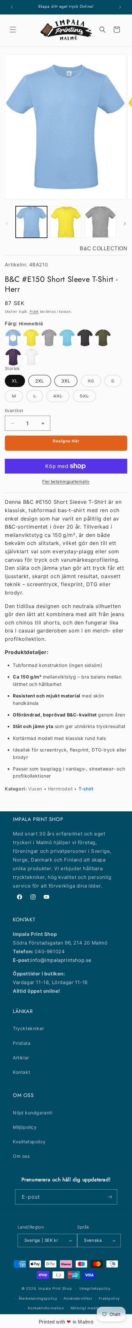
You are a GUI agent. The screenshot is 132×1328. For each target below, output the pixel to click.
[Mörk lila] (13, 357)
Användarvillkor (78, 1298)
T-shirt (86, 788)
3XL (65, 380)
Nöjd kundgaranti (33, 1112)
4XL (61, 397)
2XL (39, 380)
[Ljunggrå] (49, 337)
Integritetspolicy (95, 1288)
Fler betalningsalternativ (66, 481)
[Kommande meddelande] (120, 7)
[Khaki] (103, 337)
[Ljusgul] (31, 337)
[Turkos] (67, 337)
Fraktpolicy (109, 1298)
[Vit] (31, 357)
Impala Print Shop (55, 1288)
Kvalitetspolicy (29, 1141)
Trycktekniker (28, 1028)
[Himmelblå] (13, 337)
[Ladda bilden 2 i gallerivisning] (66, 222)
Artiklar (21, 1057)
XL (15, 380)
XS (94, 382)
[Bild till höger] (125, 224)
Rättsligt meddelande (90, 1308)
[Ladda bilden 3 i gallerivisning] (100, 222)
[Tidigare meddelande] (12, 7)
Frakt (34, 311)
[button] (13, 30)
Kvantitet (14, 410)
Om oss (21, 1156)
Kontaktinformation (46, 1308)
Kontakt (21, 1072)
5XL (88, 397)
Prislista (21, 1043)
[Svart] (85, 337)
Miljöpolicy (25, 1127)
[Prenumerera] (110, 1196)
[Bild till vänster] (7, 224)
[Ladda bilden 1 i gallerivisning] (31, 222)
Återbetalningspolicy (38, 1298)
